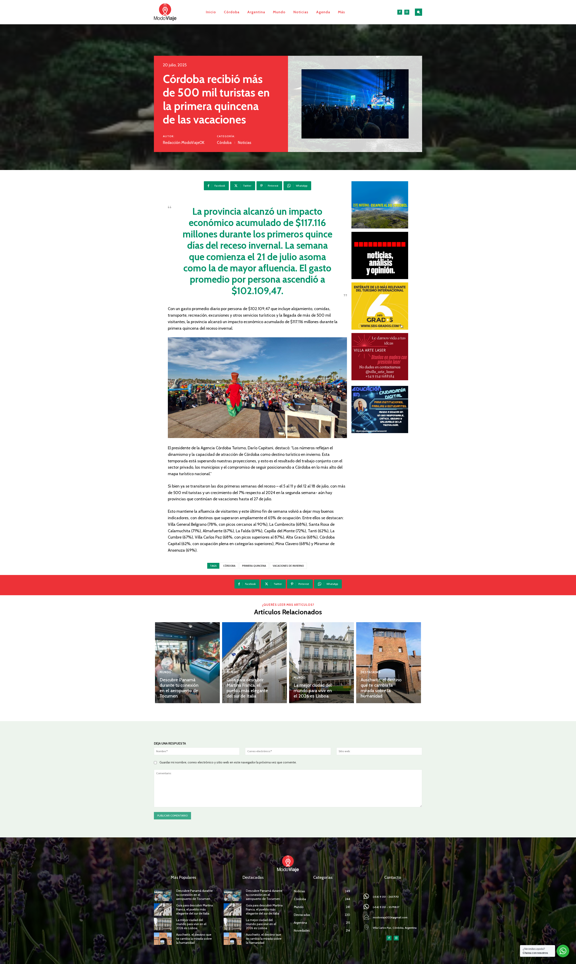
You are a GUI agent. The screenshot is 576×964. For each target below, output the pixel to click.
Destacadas (370, 672)
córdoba (229, 565)
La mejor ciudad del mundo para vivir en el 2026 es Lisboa (313, 690)
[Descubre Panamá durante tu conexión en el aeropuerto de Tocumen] (187, 662)
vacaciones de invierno (288, 565)
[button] (418, 12)
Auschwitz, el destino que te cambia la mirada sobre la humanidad (381, 688)
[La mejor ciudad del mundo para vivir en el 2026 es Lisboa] (321, 662)
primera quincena (254, 565)
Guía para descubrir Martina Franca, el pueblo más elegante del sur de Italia (247, 688)
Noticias (244, 142)
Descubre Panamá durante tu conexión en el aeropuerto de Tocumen (179, 688)
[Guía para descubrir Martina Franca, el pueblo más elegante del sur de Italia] (254, 662)
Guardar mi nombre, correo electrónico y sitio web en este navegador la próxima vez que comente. (228, 762)
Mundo (165, 672)
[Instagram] (406, 12)
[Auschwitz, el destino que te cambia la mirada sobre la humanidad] (388, 662)
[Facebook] (399, 12)
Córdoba (224, 142)
